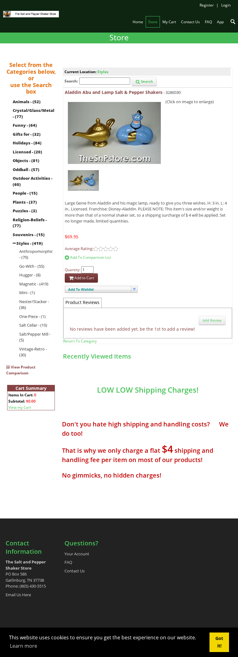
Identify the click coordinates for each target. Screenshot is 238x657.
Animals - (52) (27, 101)
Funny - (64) (25, 125)
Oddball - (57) (26, 169)
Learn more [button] (23, 645)
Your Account (76, 554)
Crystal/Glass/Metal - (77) (33, 113)
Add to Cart (83, 277)
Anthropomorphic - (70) (36, 254)
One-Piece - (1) (32, 316)
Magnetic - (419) (33, 284)
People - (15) (25, 193)
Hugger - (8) (30, 275)
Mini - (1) (27, 292)
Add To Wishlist (81, 289)
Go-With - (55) (31, 266)
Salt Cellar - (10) (33, 325)
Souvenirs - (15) (29, 234)
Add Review (212, 320)
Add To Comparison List (90, 257)
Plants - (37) (25, 202)
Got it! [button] (219, 642)
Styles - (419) (29, 243)
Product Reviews (82, 302)
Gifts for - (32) (27, 134)
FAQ (68, 562)
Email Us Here (18, 594)
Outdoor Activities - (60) (32, 181)
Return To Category (80, 341)
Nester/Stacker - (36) (34, 305)
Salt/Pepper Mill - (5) (35, 337)
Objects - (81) (26, 160)
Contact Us (74, 571)
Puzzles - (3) (25, 211)
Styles (102, 71)
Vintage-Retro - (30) (33, 352)
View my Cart (19, 407)
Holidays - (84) (27, 143)
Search (146, 81)
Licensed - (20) (27, 152)
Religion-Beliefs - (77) (30, 223)
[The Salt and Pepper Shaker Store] (31, 13)
